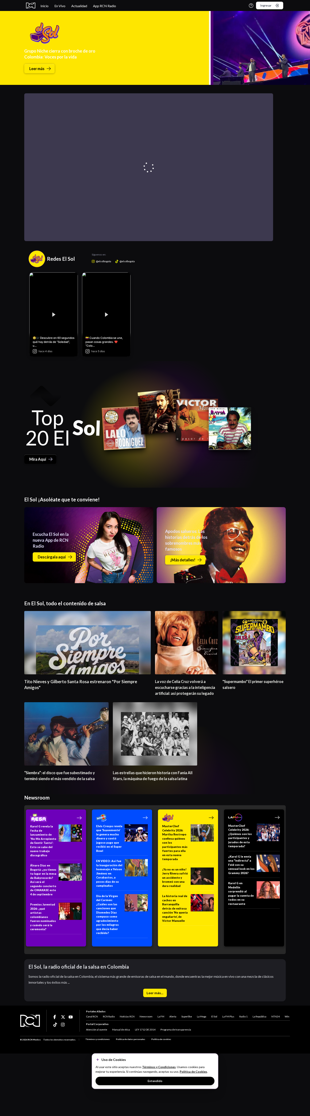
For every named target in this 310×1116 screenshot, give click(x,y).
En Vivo (59, 6)
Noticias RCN (127, 1016)
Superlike (186, 1016)
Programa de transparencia (175, 1029)
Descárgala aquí (52, 557)
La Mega (201, 1016)
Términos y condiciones (97, 1039)
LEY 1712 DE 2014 (145, 1029)
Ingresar (265, 5)
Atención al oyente (96, 1029)
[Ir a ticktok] (55, 1017)
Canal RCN (92, 1016)
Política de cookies (161, 1039)
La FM (161, 1016)
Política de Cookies (193, 1071)
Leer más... (155, 993)
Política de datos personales (130, 1039)
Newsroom (146, 1016)
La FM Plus (228, 1016)
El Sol (214, 1016)
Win (287, 1016)
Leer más (36, 68)
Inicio (44, 6)
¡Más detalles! (182, 560)
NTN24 (275, 1016)
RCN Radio (109, 1016)
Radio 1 (243, 1016)
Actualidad (79, 6)
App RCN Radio (104, 6)
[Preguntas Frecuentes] (251, 5)
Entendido (155, 1081)
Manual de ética (121, 1029)
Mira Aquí (37, 459)
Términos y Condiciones (159, 1067)
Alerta (172, 1016)
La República (259, 1016)
